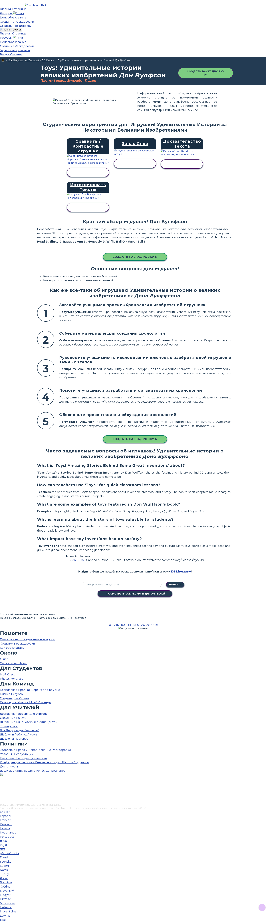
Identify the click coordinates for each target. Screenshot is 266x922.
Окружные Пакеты (13, 718)
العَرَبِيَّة (4, 845)
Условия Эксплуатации (17, 754)
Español (5, 816)
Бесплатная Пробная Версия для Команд (30, 690)
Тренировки (9, 726)
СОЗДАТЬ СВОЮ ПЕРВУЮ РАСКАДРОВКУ (133, 624)
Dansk (4, 857)
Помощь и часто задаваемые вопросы (27, 639)
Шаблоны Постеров (14, 738)
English (5, 812)
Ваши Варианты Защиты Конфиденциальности (34, 770)
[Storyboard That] (35, 5)
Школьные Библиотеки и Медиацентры (29, 722)
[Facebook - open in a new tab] (2, 786)
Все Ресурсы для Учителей (23, 60)
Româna (6, 882)
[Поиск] (18, 13)
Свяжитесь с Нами (13, 663)
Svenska (6, 861)
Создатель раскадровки (17, 643)
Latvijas (5, 915)
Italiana (5, 828)
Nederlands (8, 832)
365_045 (78, 560)
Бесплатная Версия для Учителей (24, 713)
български (7, 903)
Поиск (174, 584)
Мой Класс (7, 674)
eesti (3, 920)
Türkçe (5, 874)
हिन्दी (2, 849)
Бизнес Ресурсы (11, 694)
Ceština (5, 886)
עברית (3, 841)
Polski (4, 878)
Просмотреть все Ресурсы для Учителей (135, 593)
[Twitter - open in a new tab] (2, 796)
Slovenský (7, 890)
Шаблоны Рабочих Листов (19, 734)
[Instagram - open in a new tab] (2, 791)
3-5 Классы (48, 60)
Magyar (5, 895)
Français (6, 820)
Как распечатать (12, 647)
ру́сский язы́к (9, 853)
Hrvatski (5, 899)
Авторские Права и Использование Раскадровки (35, 750)
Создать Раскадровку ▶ (205, 73)
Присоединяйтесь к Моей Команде (25, 702)
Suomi (4, 866)
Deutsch (6, 824)
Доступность (9, 766)
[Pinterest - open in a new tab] (2, 801)
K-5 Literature (181, 571)
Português (7, 836)
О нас (4, 659)
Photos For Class (11, 678)
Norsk (4, 870)
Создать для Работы (14, 698)
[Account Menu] (11, 30)
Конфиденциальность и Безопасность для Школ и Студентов (44, 762)
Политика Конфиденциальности (23, 758)
